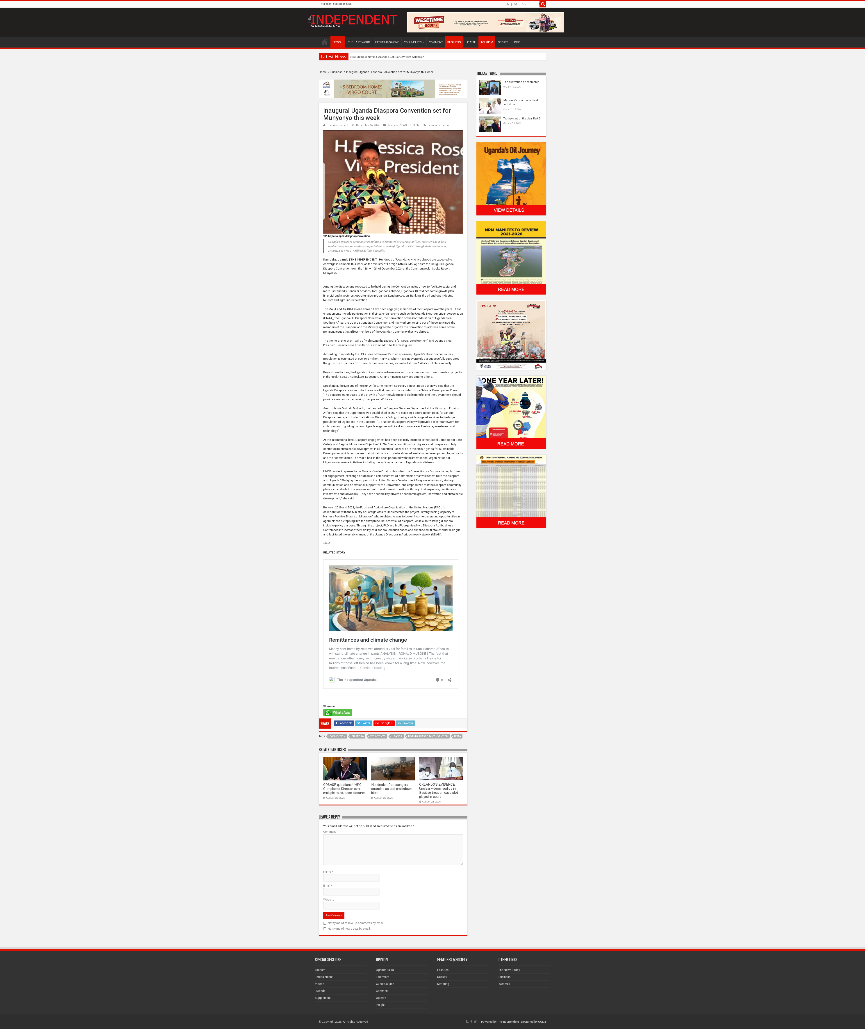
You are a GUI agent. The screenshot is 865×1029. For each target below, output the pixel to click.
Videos (319, 984)
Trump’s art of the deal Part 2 (521, 118)
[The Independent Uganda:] (352, 19)
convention (337, 736)
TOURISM (487, 42)
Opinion (381, 997)
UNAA (457, 736)
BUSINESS (454, 42)
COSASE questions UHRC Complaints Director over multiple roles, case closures (344, 789)
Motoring (443, 984)
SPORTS (503, 42)
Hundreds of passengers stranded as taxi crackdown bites (391, 789)
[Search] (542, 4)
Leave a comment (439, 125)
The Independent (337, 125)
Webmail (504, 984)
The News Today (509, 970)
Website (328, 899)
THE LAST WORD (359, 42)
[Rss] (507, 4)
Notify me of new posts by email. (349, 928)
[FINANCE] (511, 491)
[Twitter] (516, 4)
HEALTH (471, 42)
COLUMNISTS (413, 42)
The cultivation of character (521, 82)
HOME (324, 41)
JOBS (517, 42)
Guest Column (385, 984)
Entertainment (324, 977)
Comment (329, 831)
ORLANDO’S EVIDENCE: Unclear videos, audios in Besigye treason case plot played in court (438, 790)
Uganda (397, 736)
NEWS (337, 42)
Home (323, 72)
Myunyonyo (378, 736)
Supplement (323, 997)
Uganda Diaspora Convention (428, 736)
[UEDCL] (511, 412)
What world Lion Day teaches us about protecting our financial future (392, 56)
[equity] (511, 334)
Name (328, 871)
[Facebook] (511, 4)
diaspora (357, 736)
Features (442, 970)
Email (327, 885)
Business (336, 72)
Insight (380, 1004)
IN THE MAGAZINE (387, 42)
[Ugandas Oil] (511, 178)
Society (442, 977)
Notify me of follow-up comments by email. (356, 923)
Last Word (382, 977)
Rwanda (320, 990)
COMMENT (436, 42)
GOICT (542, 1021)
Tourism (320, 970)
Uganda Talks (385, 970)
